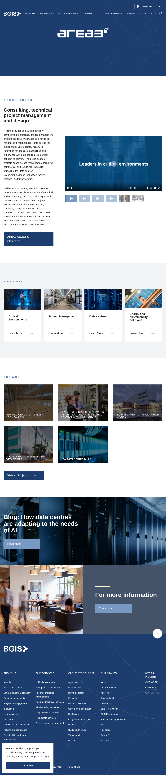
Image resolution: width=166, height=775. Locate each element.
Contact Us (145, 14)
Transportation (75, 735)
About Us (30, 14)
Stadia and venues (77, 730)
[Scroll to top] (157, 633)
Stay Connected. (18, 760)
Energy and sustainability (48, 687)
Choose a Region (147, 6)
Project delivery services (48, 712)
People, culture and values (16, 724)
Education (73, 698)
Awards (7, 682)
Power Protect (107, 735)
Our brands (9, 719)
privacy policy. (41, 756)
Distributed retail (76, 693)
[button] (71, 198)
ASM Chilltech (107, 698)
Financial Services (77, 703)
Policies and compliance (15, 730)
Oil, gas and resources (79, 719)
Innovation (9, 709)
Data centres (74, 687)
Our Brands (109, 673)
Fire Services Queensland (113, 719)
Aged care (73, 682)
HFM (103, 724)
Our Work (87, 14)
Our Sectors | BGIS (81, 673)
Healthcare (73, 714)
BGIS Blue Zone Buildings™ (17, 693)
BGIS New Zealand (13, 687)
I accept (28, 765)
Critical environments (46, 682)
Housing (72, 724)
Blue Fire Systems (109, 709)
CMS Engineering (109, 714)
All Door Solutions (109, 687)
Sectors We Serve (67, 14)
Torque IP (105, 740)
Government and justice (79, 709)
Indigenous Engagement (15, 703)
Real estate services (46, 718)
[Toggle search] (160, 13)
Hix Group (106, 730)
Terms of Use (73, 767)
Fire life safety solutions (47, 707)
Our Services (46, 14)
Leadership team (12, 714)
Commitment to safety (14, 698)
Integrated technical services (50, 702)
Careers (130, 14)
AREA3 (104, 703)
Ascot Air (105, 693)
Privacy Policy (55, 767)
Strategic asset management (50, 723)
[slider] (99, 188)
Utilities (71, 740)
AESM (104, 682)
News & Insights (113, 14)
